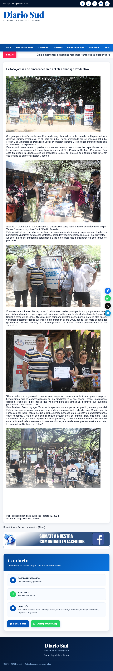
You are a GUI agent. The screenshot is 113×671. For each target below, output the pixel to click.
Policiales (43, 48)
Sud (23, 14)
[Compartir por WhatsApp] (108, 298)
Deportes (58, 48)
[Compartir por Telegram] (108, 313)
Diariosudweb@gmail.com (30, 581)
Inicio (8, 48)
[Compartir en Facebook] (108, 291)
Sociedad (94, 48)
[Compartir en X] (108, 306)
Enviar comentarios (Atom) (31, 527)
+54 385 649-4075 (26, 595)
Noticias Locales (24, 48)
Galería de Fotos (75, 48)
